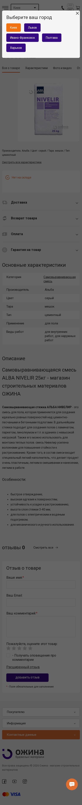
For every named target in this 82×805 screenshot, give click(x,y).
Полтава (52, 37)
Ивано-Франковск (22, 37)
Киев (13, 27)
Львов (32, 27)
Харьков (16, 47)
